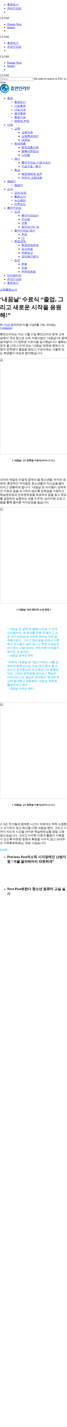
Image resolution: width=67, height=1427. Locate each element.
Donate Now (14, 24)
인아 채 (8, 324)
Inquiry (11, 27)
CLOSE (4, 18)
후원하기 (13, 4)
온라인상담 (14, 8)
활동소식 (11, 289)
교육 (3, 289)
